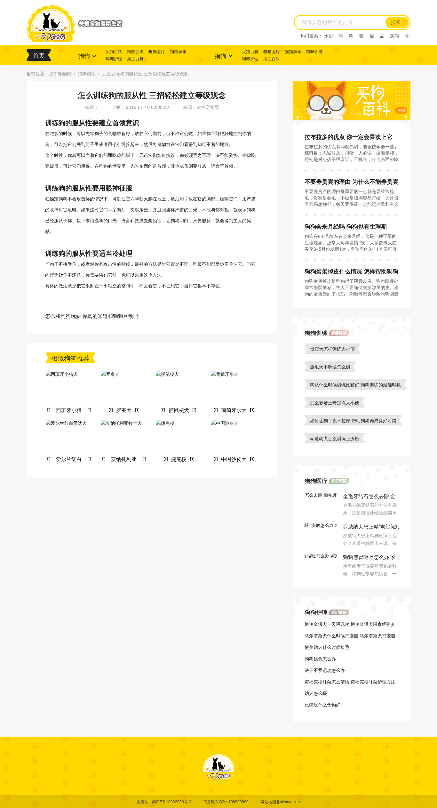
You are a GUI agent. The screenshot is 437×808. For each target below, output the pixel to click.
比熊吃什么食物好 (322, 704)
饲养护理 (114, 58)
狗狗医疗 (156, 51)
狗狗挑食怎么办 (320, 658)
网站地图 (268, 801)
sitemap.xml (290, 801)
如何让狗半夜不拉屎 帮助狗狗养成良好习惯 (353, 420)
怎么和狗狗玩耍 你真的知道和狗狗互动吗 (92, 315)
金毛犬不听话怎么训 (330, 366)
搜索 (396, 22)
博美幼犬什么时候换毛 (327, 647)
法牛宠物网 (60, 73)
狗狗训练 (135, 51)
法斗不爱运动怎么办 (325, 670)
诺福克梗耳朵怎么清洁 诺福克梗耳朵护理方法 (350, 681)
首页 (38, 55)
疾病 (394, 35)
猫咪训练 (314, 51)
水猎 (328, 35)
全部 (401, 110)
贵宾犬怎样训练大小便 (332, 348)
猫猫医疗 (271, 51)
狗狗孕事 (178, 51)
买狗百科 (114, 51)
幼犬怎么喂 (316, 693)
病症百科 (135, 58)
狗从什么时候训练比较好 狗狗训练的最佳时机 (355, 384)
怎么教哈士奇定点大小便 (334, 402)
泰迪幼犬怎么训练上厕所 (334, 438)
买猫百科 (250, 51)
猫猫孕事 (293, 51)
